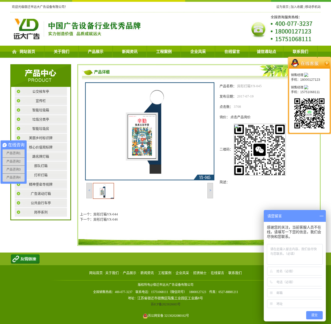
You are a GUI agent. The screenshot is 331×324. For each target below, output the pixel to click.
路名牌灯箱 (40, 156)
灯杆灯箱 (41, 175)
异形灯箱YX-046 (105, 219)
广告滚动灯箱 (41, 194)
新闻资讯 (130, 52)
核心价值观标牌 (40, 147)
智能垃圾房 (40, 129)
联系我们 (300, 52)
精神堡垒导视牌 (40, 184)
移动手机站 (313, 7)
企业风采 (198, 52)
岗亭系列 (41, 212)
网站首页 (27, 52)
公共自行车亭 (41, 203)
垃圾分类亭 (40, 119)
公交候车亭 (40, 91)
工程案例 (164, 52)
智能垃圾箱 (40, 110)
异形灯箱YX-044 (105, 214)
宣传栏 (41, 101)
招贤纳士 (200, 273)
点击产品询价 (240, 117)
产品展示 (95, 52)
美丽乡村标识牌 (40, 138)
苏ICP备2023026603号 (165, 304)
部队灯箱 (41, 166)
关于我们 (61, 52)
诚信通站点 (266, 52)
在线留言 (232, 52)
